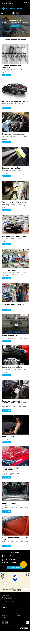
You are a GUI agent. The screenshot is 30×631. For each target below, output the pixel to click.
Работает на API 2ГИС (17, 587)
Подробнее (15, 26)
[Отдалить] (2, 577)
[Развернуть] (28, 574)
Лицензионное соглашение (16, 588)
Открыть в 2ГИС (26, 589)
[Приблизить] (2, 574)
